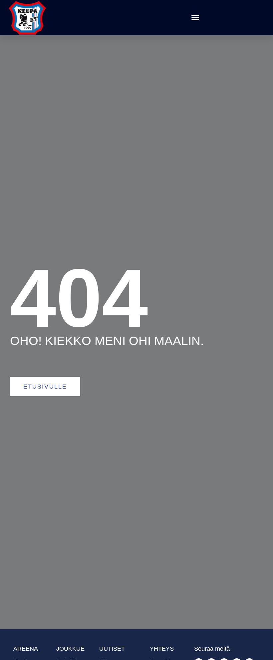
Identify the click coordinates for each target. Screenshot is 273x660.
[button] (195, 17)
